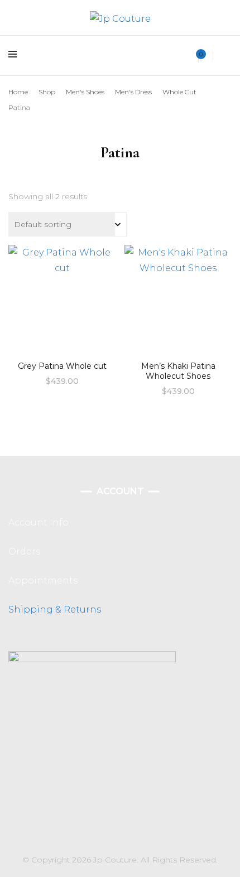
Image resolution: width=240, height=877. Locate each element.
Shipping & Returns (54, 609)
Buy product (62, 297)
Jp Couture (115, 860)
